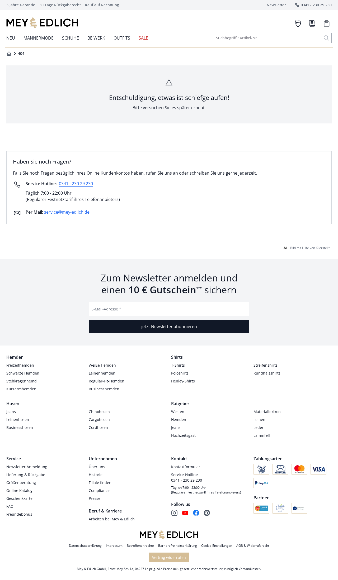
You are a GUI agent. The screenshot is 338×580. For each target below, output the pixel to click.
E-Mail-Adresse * (106, 308)
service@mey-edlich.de (67, 212)
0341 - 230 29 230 (76, 183)
